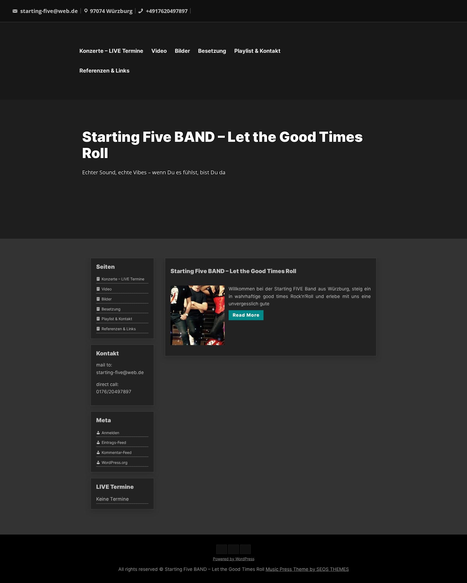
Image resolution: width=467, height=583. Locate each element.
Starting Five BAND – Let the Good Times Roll (233, 271)
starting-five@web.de (48, 11)
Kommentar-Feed (117, 452)
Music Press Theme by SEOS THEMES (307, 569)
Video (159, 51)
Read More (246, 315)
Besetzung (212, 51)
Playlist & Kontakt (257, 51)
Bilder (182, 51)
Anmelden (110, 432)
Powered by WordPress (233, 558)
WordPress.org (115, 462)
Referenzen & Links (104, 70)
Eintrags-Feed (114, 442)
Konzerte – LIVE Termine (111, 51)
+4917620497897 (166, 11)
